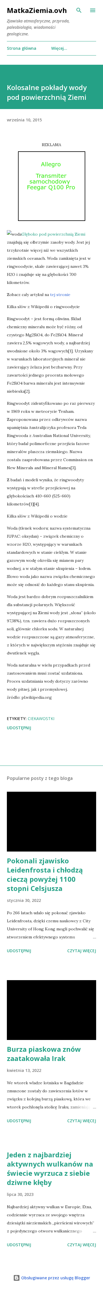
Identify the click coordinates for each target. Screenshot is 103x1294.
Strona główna (21, 48)
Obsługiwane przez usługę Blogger (55, 1277)
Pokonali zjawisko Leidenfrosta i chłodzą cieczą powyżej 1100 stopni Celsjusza (45, 874)
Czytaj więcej (81, 950)
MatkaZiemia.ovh (37, 10)
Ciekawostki (41, 718)
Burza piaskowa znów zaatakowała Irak (44, 1053)
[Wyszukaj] (79, 10)
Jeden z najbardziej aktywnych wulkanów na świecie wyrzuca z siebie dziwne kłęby (50, 1168)
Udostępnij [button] (19, 727)
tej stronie (60, 294)
